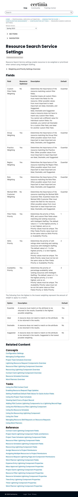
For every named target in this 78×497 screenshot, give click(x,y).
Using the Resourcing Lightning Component (23, 413)
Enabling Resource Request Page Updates (22, 390)
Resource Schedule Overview (17, 376)
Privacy (34, 494)
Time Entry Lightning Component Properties (23, 479)
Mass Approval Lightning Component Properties (24, 466)
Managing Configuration (15, 357)
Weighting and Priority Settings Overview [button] (24, 69)
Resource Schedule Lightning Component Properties (26, 476)
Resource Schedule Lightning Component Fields (24, 444)
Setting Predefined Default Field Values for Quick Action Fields (30, 394)
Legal (25, 494)
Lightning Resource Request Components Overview (26, 363)
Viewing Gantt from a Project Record (20, 400)
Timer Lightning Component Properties (21, 483)
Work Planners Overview (15, 379)
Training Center (50, 8)
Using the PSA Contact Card (17, 387)
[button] (71, 12)
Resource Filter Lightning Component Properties (24, 473)
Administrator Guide (50, 19)
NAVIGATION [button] (14, 38)
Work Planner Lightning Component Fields (22, 460)
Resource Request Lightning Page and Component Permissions (30, 457)
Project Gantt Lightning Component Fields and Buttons (27, 434)
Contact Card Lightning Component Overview (23, 373)
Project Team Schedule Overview (18, 360)
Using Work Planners (14, 423)
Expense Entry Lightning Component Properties (24, 463)
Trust (29, 494)
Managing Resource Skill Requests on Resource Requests (28, 420)
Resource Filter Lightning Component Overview (24, 366)
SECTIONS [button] (13, 34)
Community (35, 8)
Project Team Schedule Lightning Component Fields (26, 437)
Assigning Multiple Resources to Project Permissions (26, 453)
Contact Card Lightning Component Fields (22, 431)
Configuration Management (17, 21)
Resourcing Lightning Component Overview (23, 370)
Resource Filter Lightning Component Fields (23, 440)
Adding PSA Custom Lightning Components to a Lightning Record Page (33, 403)
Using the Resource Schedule (17, 410)
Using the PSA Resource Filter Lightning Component (26, 407)
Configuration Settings (39, 21)
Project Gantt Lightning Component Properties (24, 470)
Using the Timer (12, 416)
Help (25, 8)
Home (8, 19)
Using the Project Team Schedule (18, 397)
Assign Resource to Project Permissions (21, 450)
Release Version (10, 25)
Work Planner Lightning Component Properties (24, 486)
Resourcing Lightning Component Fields (21, 447)
